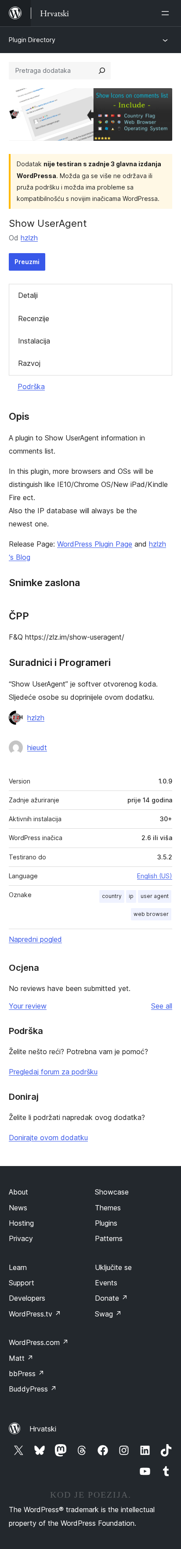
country (112, 896)
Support (21, 1282)
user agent (155, 896)
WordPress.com (39, 1342)
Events (106, 1282)
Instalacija (34, 340)
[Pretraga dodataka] (102, 70)
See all (161, 1006)
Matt (21, 1358)
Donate (111, 1298)
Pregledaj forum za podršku (53, 1071)
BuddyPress (33, 1388)
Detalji (28, 295)
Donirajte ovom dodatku (48, 1137)
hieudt (37, 747)
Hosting (21, 1223)
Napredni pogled (35, 939)
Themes (108, 1207)
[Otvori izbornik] (167, 13)
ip (131, 896)
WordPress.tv (35, 1313)
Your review (28, 1006)
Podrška (31, 386)
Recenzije (33, 318)
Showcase (112, 1192)
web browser (151, 914)
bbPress (26, 1373)
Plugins (106, 1223)
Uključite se (113, 1267)
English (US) (154, 876)
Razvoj (29, 363)
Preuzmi (27, 261)
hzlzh (29, 237)
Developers (27, 1298)
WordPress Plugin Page (94, 544)
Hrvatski (42, 1428)
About (18, 1192)
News (18, 1207)
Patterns (109, 1238)
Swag (108, 1313)
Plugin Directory (32, 39)
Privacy (21, 1238)
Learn (18, 1267)
